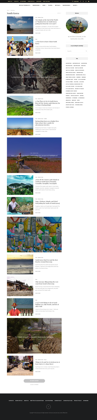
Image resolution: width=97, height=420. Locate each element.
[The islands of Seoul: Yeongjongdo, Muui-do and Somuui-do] (34, 336)
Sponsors (85, 400)
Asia (36, 17)
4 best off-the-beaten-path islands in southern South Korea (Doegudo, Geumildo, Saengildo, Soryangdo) (47, 181)
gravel (68, 95)
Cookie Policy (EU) (67, 400)
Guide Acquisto (75, 95)
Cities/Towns (69, 81)
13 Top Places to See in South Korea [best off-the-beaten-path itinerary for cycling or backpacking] (47, 103)
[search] (86, 51)
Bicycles (57, 5)
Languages (38, 1)
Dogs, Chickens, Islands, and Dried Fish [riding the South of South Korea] (47, 202)
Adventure (69, 63)
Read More (37, 33)
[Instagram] (86, 1)
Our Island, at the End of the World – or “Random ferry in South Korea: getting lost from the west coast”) (47, 22)
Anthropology (76, 63)
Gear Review (80, 93)
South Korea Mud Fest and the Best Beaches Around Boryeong (46, 261)
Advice (75, 5)
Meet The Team (46, 1)
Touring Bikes (79, 104)
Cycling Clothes (70, 86)
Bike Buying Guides (71, 72)
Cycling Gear (79, 86)
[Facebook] (80, 1)
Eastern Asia (40, 17)
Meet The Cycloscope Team (37, 400)
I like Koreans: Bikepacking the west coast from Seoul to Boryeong (46, 283)
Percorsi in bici (79, 102)
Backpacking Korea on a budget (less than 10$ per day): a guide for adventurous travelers (47, 123)
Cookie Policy (58, 400)
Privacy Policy (78, 400)
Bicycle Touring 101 (24, 5)
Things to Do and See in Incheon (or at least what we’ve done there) (47, 363)
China (76, 79)
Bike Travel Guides (70, 77)
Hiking (82, 95)
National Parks (70, 102)
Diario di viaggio (80, 88)
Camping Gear (69, 79)
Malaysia (68, 100)
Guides (45, 118)
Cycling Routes (70, 88)
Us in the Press (49, 400)
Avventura (84, 63)
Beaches (84, 65)
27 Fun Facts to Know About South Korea (46, 42)
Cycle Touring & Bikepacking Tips (74, 84)
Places (50, 5)
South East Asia (70, 104)
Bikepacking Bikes (70, 74)
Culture (82, 81)
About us (10, 1)
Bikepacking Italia (81, 74)
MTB (79, 100)
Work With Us (31, 1)
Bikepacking (36, 5)
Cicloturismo (82, 79)
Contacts (16, 1)
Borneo (79, 77)
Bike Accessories (80, 70)
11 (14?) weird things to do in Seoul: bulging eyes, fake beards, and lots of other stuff (47, 304)
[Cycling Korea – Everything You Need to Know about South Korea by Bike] (34, 76)
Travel (45, 359)
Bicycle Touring (70, 70)
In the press (23, 1)
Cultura (76, 81)
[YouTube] (88, 1)
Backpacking (66, 5)
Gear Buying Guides (71, 93)
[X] (83, 1)
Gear (43, 5)
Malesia (74, 100)
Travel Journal (70, 107)
